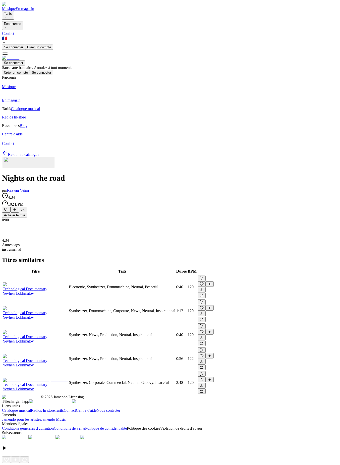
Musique (9, 8)
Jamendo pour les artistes (21, 419)
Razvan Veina (18, 190)
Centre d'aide (86, 410)
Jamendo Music (53, 419)
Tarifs (8, 13)
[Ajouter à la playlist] (14, 210)
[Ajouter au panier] (202, 295)
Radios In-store (43, 410)
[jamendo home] (10, 4)
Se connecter (13, 47)
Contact (8, 33)
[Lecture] (202, 278)
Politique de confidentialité (106, 428)
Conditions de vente (69, 428)
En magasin (25, 8)
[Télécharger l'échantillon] (23, 209)
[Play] (28, 162)
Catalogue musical (16, 410)
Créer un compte (39, 47)
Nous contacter (108, 410)
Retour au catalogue (23, 154)
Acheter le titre (14, 215)
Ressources (12, 24)
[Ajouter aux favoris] (6, 210)
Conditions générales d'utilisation (28, 428)
